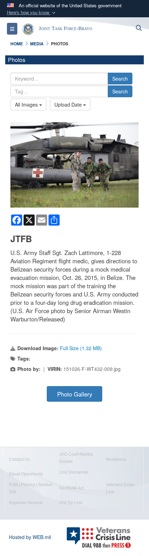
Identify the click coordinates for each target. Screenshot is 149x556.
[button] (32, 12)
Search (120, 78)
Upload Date (68, 104)
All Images (27, 104)
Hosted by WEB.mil (30, 537)
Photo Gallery (74, 394)
